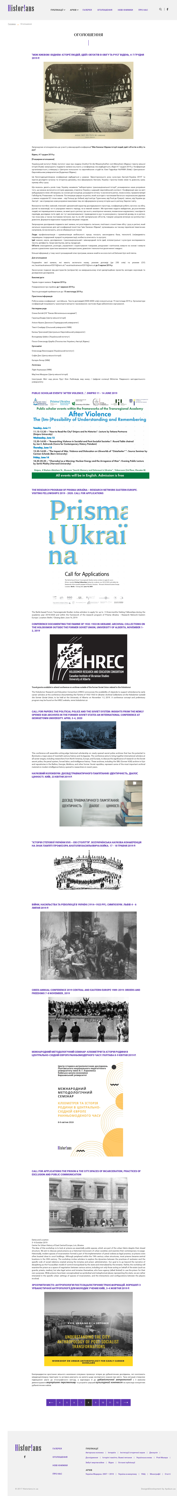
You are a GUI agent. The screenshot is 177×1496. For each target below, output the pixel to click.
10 (103, 1402)
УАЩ (143, 1474)
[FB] (167, 9)
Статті (168, 1474)
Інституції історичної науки (132, 1452)
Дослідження (92, 1457)
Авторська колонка (95, 1452)
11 (110, 1402)
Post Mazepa (162, 1457)
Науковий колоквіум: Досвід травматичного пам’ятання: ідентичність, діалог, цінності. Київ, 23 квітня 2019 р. (85, 775)
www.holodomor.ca (79, 700)
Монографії (155, 1474)
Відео (111, 1462)
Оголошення (104, 10)
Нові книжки (125, 10)
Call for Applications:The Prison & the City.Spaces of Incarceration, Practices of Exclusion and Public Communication (86, 1173)
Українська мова (144, 1457)
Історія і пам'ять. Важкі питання (117, 1457)
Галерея (87, 10)
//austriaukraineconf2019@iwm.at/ (49, 265)
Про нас (143, 10)
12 (117, 1402)
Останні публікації (126, 1462)
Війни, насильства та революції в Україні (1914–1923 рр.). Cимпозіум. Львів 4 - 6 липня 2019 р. (84, 906)
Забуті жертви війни (95, 1462)
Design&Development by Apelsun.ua (158, 1489)
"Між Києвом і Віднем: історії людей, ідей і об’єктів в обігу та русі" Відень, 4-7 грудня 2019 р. (88, 56)
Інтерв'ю (112, 1452)
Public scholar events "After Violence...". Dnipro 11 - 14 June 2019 (74, 393)
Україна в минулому (127, 1474)
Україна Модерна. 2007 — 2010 (100, 1474)
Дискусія (153, 1452)
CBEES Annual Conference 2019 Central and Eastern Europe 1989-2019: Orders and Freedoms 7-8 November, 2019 (86, 991)
